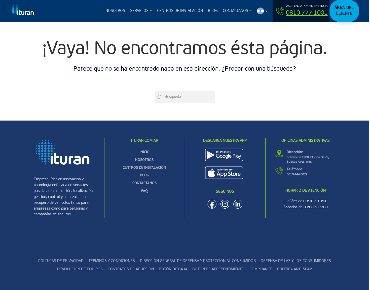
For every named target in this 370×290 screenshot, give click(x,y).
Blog (213, 11)
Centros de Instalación (180, 11)
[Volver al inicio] (23, 11)
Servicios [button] (139, 11)
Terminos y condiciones (112, 261)
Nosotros (115, 11)
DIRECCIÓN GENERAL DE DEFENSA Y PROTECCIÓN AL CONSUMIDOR (198, 261)
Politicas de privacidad (61, 261)
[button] (262, 11)
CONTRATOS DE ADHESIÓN (131, 269)
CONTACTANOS (144, 183)
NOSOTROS (144, 160)
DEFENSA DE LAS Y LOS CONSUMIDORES (296, 261)
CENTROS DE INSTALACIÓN (144, 167)
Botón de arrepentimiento (218, 269)
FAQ (144, 191)
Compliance (260, 269)
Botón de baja (173, 269)
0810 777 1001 (307, 13)
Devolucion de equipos (80, 269)
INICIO (144, 152)
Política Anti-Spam (294, 269)
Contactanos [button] (235, 11)
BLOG (144, 175)
